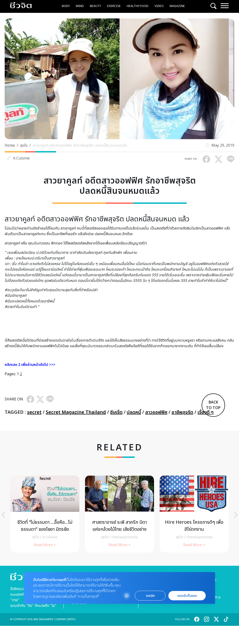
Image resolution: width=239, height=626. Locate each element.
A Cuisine (21, 158)
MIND (80, 6)
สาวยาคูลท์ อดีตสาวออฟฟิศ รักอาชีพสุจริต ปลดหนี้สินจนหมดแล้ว (80, 145)
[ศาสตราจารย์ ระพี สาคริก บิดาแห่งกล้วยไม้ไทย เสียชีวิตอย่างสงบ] (119, 513)
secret (34, 412)
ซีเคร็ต (116, 412)
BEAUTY (95, 6)
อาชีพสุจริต (182, 412)
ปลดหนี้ (134, 412)
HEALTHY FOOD (137, 6)
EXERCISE (114, 6)
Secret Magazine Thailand (76, 412)
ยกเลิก (150, 595)
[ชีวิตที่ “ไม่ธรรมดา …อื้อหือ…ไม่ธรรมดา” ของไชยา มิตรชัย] (44, 513)
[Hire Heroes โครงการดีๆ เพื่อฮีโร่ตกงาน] (194, 513)
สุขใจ (24, 145)
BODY (66, 6)
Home (10, 145)
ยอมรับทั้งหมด (187, 595)
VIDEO (159, 6)
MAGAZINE (177, 6)
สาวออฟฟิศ (156, 412)
